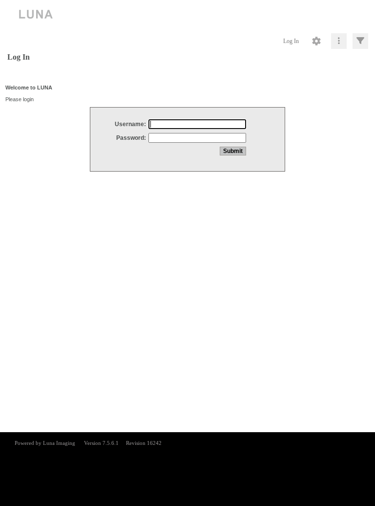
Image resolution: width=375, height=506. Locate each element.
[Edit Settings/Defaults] (316, 41)
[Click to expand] (360, 41)
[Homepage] (187, 14)
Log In (291, 41)
